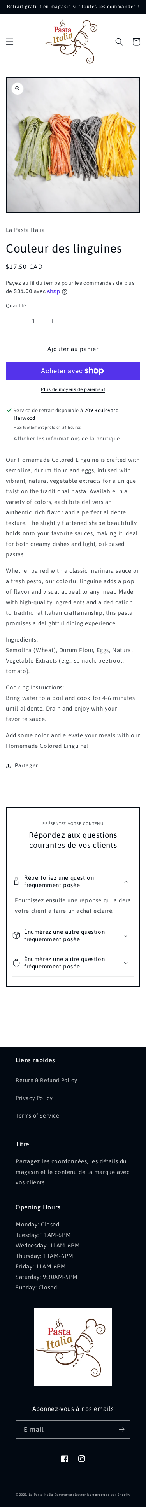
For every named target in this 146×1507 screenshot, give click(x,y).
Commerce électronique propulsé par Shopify (92, 1494)
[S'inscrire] (121, 1429)
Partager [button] (26, 765)
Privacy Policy (34, 1098)
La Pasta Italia (41, 1494)
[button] (9, 41)
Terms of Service (38, 1115)
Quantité (16, 306)
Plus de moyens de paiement (73, 389)
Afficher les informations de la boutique (67, 438)
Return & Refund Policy (46, 1080)
